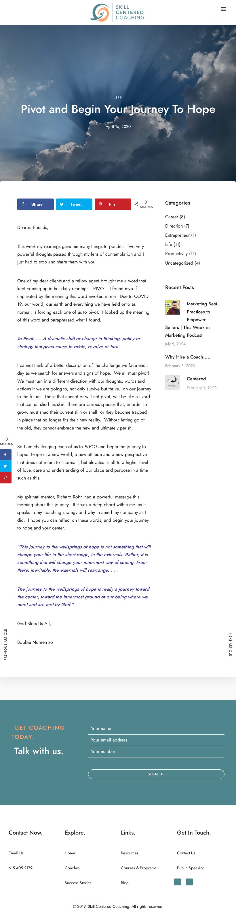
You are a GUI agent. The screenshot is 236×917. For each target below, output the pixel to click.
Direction (174, 226)
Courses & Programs (139, 868)
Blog (125, 883)
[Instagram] (189, 882)
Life (118, 97)
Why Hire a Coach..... (187, 357)
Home (70, 853)
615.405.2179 (21, 868)
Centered (196, 379)
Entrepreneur (177, 235)
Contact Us (186, 853)
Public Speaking (191, 868)
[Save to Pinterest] (6, 477)
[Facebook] (177, 882)
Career (171, 217)
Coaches (72, 868)
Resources (129, 853)
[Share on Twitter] (6, 466)
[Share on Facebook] (6, 454)
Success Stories (78, 883)
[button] (223, 9)
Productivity (176, 254)
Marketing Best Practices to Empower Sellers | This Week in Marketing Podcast (191, 319)
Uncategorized (179, 263)
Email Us (16, 853)
